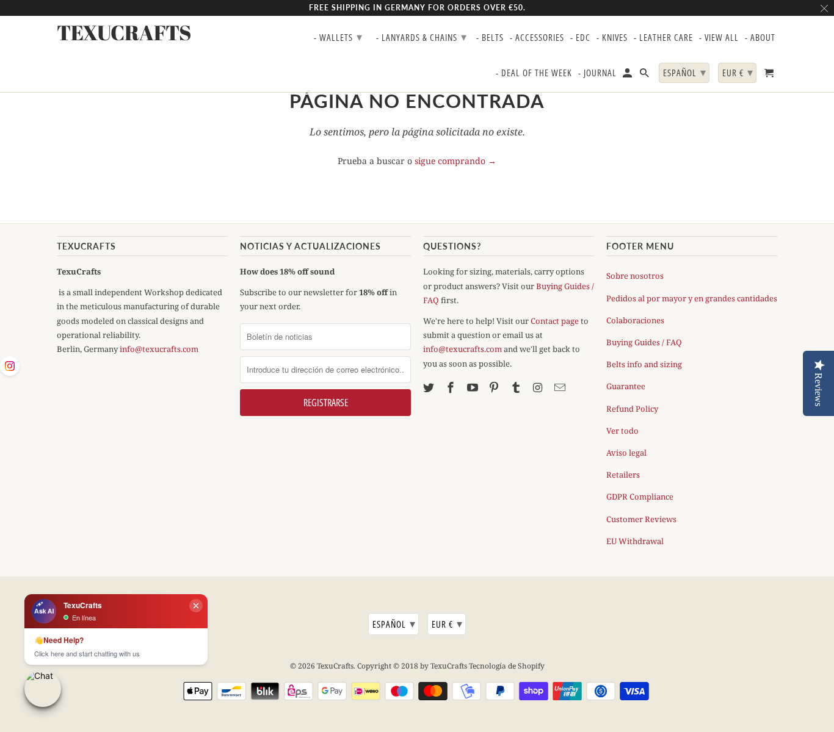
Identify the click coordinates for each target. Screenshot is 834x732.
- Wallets (338, 36)
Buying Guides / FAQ (644, 342)
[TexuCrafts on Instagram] (539, 387)
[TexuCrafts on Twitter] (430, 387)
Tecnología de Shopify (507, 666)
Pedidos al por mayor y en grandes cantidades (691, 298)
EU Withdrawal (635, 541)
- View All (719, 37)
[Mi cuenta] (628, 75)
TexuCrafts (335, 666)
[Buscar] (645, 75)
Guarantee (625, 386)
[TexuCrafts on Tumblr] (517, 387)
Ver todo (622, 430)
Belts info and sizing (644, 364)
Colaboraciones (635, 320)
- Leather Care (663, 37)
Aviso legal (626, 452)
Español (394, 623)
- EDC (580, 37)
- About (760, 37)
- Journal (597, 73)
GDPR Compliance (639, 496)
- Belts (490, 37)
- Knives (612, 37)
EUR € (447, 623)
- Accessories (537, 37)
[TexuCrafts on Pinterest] (495, 387)
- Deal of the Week (534, 73)
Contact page (555, 320)
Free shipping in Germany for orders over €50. (417, 7)
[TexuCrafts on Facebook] (452, 387)
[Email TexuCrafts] (561, 387)
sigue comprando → (455, 161)
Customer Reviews (641, 519)
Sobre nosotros (635, 275)
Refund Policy (632, 408)
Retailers (623, 474)
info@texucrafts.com (159, 348)
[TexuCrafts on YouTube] (473, 387)
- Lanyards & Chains (421, 36)
